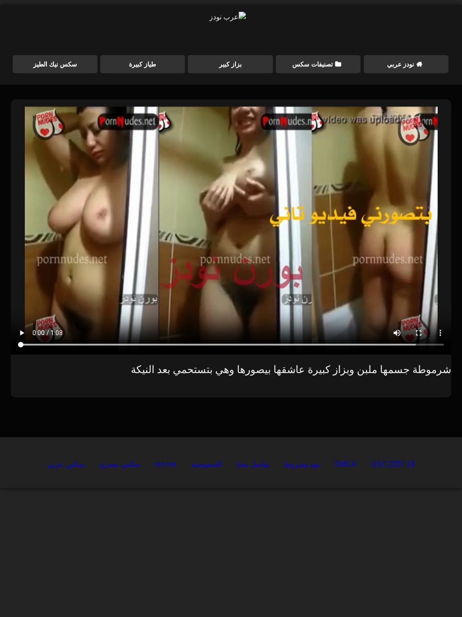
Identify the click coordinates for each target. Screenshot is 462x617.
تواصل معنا (252, 464)
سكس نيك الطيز (55, 64)
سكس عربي (65, 464)
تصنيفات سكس (312, 64)
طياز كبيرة (142, 64)
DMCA (345, 464)
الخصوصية (206, 464)
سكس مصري (119, 464)
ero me (165, 464)
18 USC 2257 (393, 464)
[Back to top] (434, 590)
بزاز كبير (230, 64)
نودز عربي (400, 64)
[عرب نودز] (227, 17)
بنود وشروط (302, 464)
